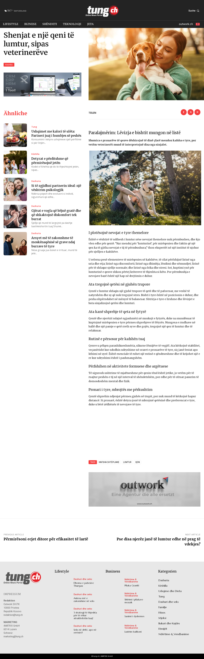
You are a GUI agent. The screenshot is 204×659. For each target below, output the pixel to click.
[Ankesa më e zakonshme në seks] (63, 598)
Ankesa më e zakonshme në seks (84, 599)
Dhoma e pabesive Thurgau (84, 584)
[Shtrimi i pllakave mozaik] (114, 598)
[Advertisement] (144, 431)
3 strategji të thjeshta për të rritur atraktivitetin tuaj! (85, 615)
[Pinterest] (197, 112)
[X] (191, 112)
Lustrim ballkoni (133, 631)
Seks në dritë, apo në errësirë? (85, 631)
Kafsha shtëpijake (109, 462)
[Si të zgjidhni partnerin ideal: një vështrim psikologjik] (15, 189)
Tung (34, 127)
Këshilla (9, 64)
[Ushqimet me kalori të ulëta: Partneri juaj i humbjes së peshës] (15, 135)
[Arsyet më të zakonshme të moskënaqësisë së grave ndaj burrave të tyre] (15, 243)
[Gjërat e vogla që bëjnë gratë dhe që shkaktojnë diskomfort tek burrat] (15, 216)
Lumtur (127, 462)
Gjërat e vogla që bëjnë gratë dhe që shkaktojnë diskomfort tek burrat (56, 215)
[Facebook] (184, 112)
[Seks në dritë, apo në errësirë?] (63, 630)
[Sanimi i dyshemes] (114, 614)
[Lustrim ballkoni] (114, 629)
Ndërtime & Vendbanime (131, 580)
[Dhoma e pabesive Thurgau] (63, 583)
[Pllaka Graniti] (114, 583)
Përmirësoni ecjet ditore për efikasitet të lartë (46, 539)
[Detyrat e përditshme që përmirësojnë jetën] (15, 162)
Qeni (137, 462)
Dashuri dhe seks (83, 579)
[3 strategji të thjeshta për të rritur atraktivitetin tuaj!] (63, 614)
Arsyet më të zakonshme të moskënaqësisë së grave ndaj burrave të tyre (53, 242)
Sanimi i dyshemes (134, 616)
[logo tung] (102, 11)
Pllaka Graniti (132, 585)
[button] (194, 10)
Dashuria (36, 181)
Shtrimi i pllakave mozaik (134, 601)
